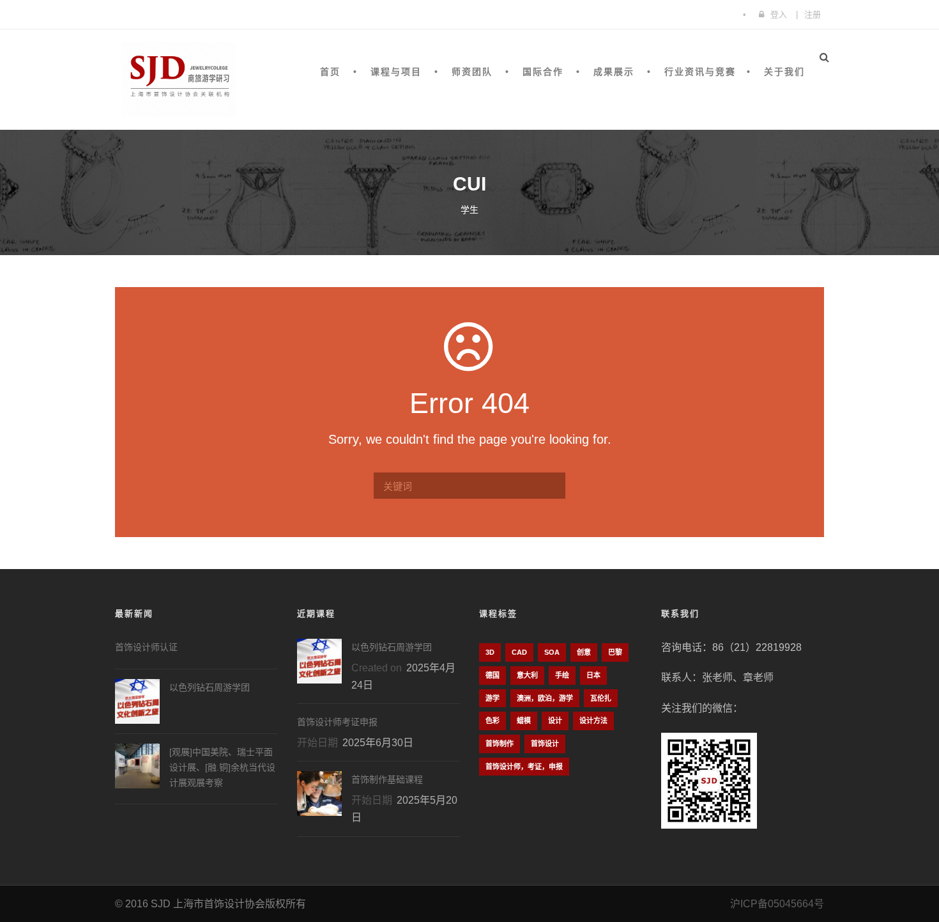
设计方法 (593, 720)
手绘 (562, 675)
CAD (519, 652)
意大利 (527, 675)
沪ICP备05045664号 (777, 903)
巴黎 (615, 652)
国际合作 (543, 71)
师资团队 (472, 71)
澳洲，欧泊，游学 (545, 698)
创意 (584, 652)
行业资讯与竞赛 (700, 71)
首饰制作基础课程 (387, 779)
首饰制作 (499, 743)
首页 (330, 71)
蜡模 (524, 720)
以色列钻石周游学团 (209, 687)
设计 (555, 720)
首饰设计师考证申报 (337, 722)
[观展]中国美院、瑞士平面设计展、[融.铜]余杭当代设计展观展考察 (222, 767)
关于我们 (784, 71)
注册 (812, 14)
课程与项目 (396, 71)
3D (489, 652)
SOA (552, 652)
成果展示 (613, 71)
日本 (593, 675)
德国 (492, 675)
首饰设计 (545, 743)
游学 (492, 698)
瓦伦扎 (600, 698)
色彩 (492, 720)
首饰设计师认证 (146, 647)
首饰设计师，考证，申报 (524, 766)
